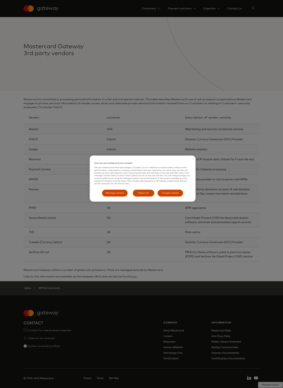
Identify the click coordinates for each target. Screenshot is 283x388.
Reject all (143, 193)
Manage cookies (115, 193)
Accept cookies (170, 193)
